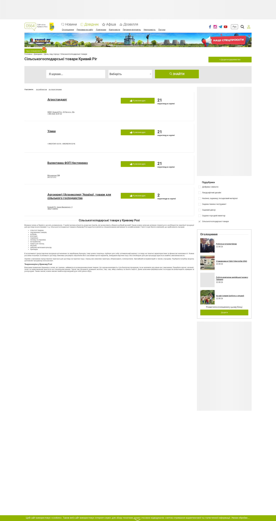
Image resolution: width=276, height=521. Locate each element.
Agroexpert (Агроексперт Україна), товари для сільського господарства (79, 196)
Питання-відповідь (132, 30)
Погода (161, 30)
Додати (224, 312)
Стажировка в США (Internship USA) (231, 261)
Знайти (178, 74)
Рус (234, 26)
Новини (71, 24)
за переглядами (55, 89)
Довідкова (101, 30)
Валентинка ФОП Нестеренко (67, 163)
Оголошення (68, 30)
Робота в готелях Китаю (226, 244)
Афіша (111, 24)
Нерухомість (150, 30)
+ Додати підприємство (230, 59)
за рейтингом (41, 89)
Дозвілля (130, 24)
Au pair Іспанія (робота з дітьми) (230, 296)
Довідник (91, 24)
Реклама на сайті (85, 30)
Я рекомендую (138, 101)
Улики (51, 131)
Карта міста (114, 30)
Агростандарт (57, 99)
